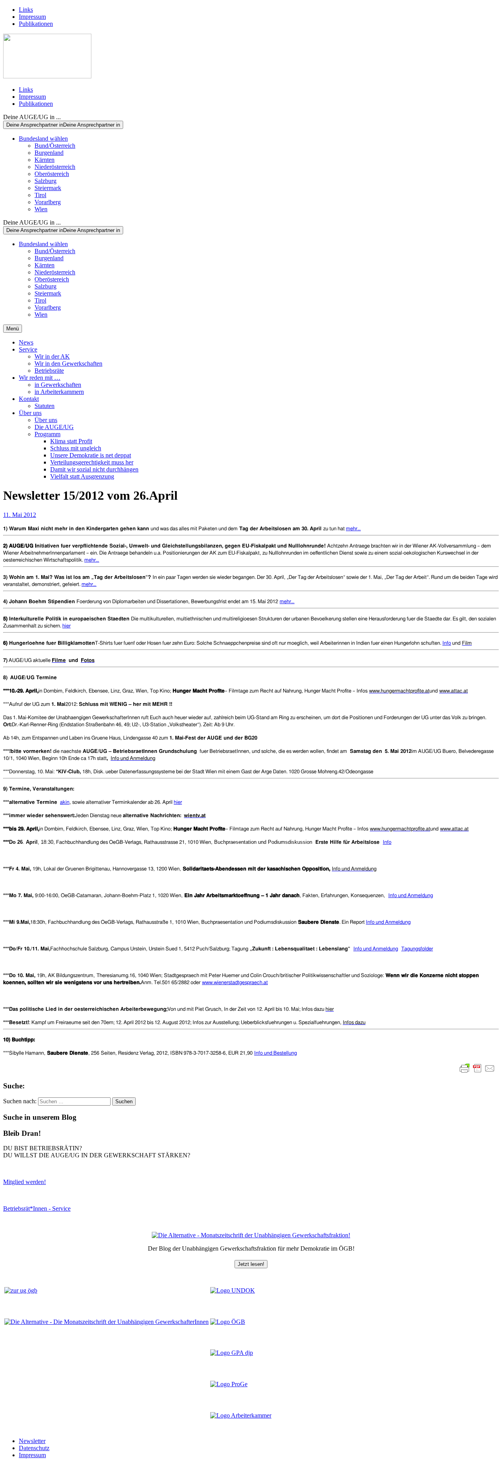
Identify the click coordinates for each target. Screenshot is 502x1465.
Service (28, 349)
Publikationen (36, 23)
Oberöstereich (52, 173)
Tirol (40, 195)
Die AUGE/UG (54, 427)
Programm (47, 434)
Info (446, 643)
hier (66, 626)
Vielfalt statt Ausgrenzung (82, 476)
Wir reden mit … (39, 377)
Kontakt (29, 398)
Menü (12, 329)
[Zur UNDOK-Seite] (232, 1290)
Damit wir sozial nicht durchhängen (94, 469)
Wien (41, 209)
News (26, 342)
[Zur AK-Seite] (240, 1415)
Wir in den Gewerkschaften (68, 363)
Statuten (45, 406)
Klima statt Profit (71, 441)
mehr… (353, 528)
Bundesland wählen (43, 138)
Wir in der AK (52, 356)
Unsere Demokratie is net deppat (90, 455)
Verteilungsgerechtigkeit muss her (91, 462)
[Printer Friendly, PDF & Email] (477, 1068)
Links (26, 9)
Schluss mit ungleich (75, 448)
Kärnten (45, 159)
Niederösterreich (55, 166)
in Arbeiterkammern (59, 391)
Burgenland (49, 152)
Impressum (32, 16)
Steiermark (48, 188)
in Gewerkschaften (58, 384)
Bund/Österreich (55, 145)
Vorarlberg (48, 202)
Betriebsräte (49, 370)
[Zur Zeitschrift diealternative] (106, 1321)
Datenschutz (34, 1448)
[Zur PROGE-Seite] (228, 1384)
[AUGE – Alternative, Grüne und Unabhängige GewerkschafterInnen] (47, 76)
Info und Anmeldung (388, 922)
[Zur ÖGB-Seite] (227, 1321)
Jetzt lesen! (251, 1264)
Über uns (30, 413)
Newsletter (32, 1441)
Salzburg (45, 181)
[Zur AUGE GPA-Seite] (231, 1352)
